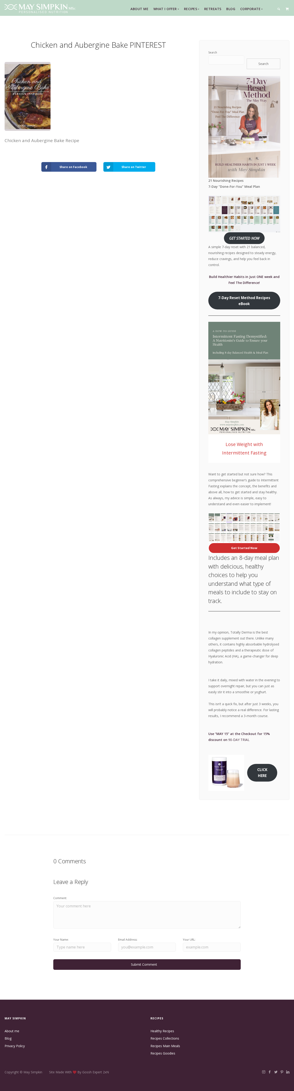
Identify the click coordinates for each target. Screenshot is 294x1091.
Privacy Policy (15, 1046)
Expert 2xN (101, 1072)
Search (212, 52)
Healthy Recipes (162, 1031)
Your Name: (61, 940)
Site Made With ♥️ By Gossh (71, 1072)
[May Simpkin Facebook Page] (269, 1072)
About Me (139, 9)
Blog (230, 9)
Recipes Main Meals (165, 1046)
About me (12, 1031)
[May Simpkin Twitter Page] (275, 1072)
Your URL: (189, 940)
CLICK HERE (262, 772)
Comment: (60, 898)
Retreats (212, 9)
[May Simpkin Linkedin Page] (287, 1072)
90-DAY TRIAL (238, 740)
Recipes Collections (164, 1038)
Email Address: (127, 940)
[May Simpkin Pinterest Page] (281, 1072)
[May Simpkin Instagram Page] (263, 1072)
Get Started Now (244, 548)
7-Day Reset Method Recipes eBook (244, 300)
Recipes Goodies (162, 1053)
